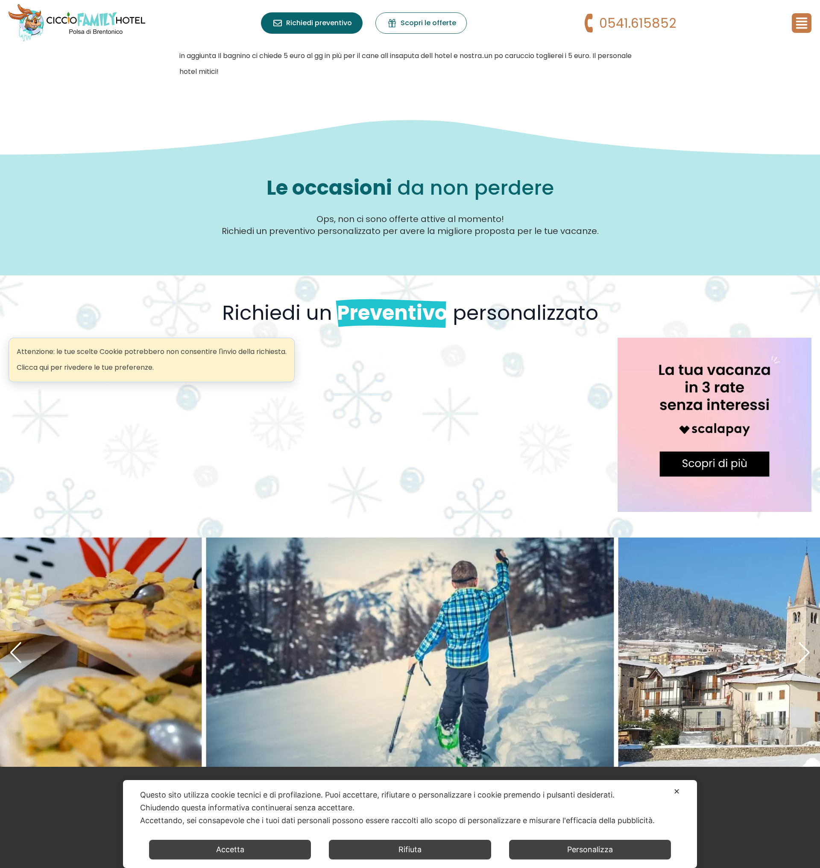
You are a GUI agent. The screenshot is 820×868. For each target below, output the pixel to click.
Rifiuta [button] (410, 849)
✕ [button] (677, 791)
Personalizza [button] (590, 849)
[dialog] (410, 824)
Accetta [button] (230, 849)
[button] (15, 652)
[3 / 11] (410, 652)
